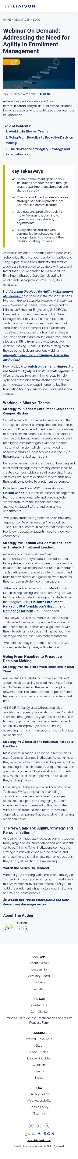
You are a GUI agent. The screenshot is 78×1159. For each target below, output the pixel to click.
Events (39, 1071)
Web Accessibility (39, 1100)
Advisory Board (39, 976)
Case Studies (39, 1052)
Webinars (39, 1065)
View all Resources (39, 1039)
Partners (39, 982)
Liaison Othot (13, 493)
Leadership (39, 969)
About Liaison (39, 963)
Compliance (39, 1011)
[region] (39, 585)
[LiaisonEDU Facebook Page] (39, 1125)
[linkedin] (25, 928)
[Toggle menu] (71, 6)
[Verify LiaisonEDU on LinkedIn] (46, 1125)
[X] (19, 928)
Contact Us (39, 1005)
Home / (8, 19)
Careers (39, 989)
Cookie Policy (39, 1107)
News (39, 1078)
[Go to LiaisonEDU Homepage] (15, 6)
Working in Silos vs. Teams (28, 131)
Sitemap (39, 1113)
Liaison (45, 93)
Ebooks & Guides (39, 1058)
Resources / (23, 19)
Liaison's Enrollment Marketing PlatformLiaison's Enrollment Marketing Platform (34, 606)
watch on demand (41, 366)
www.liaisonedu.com (39, 1140)
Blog (36, 19)
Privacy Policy (39, 1094)
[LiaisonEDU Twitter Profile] (31, 1125)
